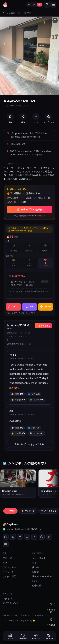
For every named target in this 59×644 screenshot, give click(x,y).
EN (29, 4)
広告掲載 (36, 585)
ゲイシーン (8, 571)
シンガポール (13, 12)
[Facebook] (20, 537)
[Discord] (6, 544)
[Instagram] (6, 537)
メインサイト (39, 558)
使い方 (35, 567)
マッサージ (28, 511)
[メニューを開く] (53, 4)
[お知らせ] (47, 4)
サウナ (27, 12)
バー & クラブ (49, 511)
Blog (34, 581)
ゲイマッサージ (11, 567)
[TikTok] (49, 537)
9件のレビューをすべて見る (29, 444)
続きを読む (14, 388)
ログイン (7, 598)
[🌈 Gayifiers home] (5, 4)
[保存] (55, 20)
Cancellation (38, 615)
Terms (6, 615)
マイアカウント (11, 603)
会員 (34, 562)
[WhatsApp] (42, 537)
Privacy (15, 615)
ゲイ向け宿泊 (9, 576)
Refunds (25, 615)
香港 (5, 562)
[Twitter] (27, 537)
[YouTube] (13, 537)
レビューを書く (43, 325)
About (35, 571)
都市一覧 (7, 558)
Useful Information (42, 576)
